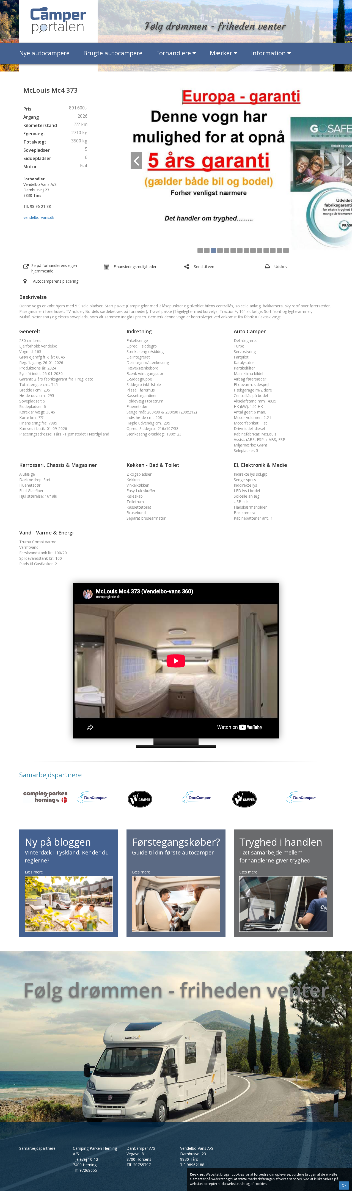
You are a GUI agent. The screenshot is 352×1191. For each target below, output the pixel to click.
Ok (344, 1185)
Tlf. (85, 1170)
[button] (144, 169)
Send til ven (204, 266)
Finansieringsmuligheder (135, 266)
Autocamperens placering (55, 281)
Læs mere (34, 872)
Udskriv (280, 266)
